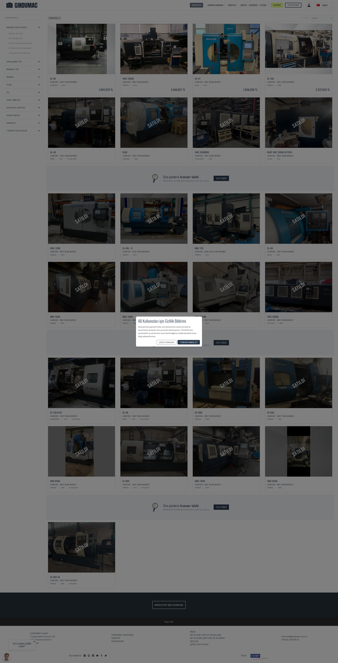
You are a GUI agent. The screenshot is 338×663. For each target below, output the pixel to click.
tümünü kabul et (189, 342)
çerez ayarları (166, 342)
